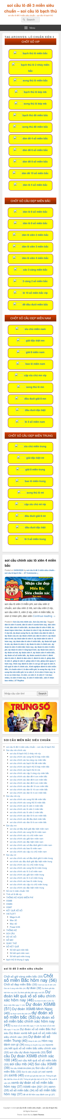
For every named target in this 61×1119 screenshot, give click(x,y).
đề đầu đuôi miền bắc (35, 304)
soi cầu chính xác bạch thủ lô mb (25, 769)
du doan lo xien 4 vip (32, 630)
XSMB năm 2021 (35, 1086)
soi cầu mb (22, 1063)
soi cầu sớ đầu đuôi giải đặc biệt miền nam (29, 828)
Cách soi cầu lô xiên (47, 985)
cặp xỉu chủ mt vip (35, 504)
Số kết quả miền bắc (19, 949)
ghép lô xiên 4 (19, 660)
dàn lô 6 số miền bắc (35, 211)
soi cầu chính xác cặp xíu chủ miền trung (28, 884)
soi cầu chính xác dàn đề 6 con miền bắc (28, 779)
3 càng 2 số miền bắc (35, 281)
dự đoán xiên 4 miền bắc (44, 652)
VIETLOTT (11, 913)
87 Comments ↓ (31, 573)
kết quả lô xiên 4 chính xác (16, 666)
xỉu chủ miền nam (35, 329)
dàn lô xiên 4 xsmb (13, 624)
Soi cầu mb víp (39, 621)
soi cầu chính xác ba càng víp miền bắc (28, 759)
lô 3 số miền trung (35, 539)
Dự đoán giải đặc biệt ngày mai (31, 992)
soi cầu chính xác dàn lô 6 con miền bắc (28, 815)
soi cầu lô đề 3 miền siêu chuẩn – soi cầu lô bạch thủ (30, 8)
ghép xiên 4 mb (33, 660)
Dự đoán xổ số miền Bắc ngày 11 (25, 1026)
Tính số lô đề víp (14, 894)
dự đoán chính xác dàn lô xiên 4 (33, 635)
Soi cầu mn (11, 825)
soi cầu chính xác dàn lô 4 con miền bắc (28, 792)
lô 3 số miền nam (35, 421)
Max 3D (13, 920)
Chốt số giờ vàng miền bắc (23, 976)
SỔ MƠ (9, 939)
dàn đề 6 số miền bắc (35, 150)
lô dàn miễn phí (30, 669)
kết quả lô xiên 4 (48, 663)
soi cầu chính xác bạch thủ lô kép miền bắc (29, 766)
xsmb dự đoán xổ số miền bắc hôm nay (28, 1084)
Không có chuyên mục (35, 1045)
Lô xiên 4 (32, 674)
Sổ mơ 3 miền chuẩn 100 (17, 890)
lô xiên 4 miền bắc (35, 677)
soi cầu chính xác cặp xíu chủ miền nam (28, 851)
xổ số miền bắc (22, 1090)
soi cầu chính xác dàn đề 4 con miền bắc (28, 776)
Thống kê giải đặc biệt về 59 (35, 1079)
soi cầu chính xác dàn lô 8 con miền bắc (28, 822)
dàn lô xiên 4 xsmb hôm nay (34, 624)
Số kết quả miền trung (20, 956)
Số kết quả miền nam (19, 953)
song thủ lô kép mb (35, 103)
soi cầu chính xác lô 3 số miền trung (26, 877)
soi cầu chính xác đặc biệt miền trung (27, 887)
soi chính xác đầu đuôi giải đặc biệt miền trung (31, 861)
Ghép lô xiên (34, 1041)
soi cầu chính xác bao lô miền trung (26, 881)
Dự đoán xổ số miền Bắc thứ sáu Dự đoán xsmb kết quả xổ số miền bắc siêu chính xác (30, 1033)
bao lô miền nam (35, 364)
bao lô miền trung (35, 481)
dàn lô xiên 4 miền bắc (35, 258)
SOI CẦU (10, 933)
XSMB (9, 900)
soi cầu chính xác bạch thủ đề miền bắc (28, 763)
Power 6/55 (15, 926)
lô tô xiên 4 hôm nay (44, 672)
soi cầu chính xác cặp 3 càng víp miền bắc (29, 773)
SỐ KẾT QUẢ (12, 946)
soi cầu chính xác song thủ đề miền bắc (28, 799)
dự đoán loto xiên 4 (46, 649)
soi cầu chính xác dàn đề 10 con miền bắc (29, 786)
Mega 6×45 (15, 916)
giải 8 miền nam (35, 352)
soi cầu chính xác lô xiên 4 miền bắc (26, 805)
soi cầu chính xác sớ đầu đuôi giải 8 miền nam (31, 845)
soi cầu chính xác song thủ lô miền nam (28, 832)
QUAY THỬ (11, 943)
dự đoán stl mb (11, 652)
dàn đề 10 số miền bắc (35, 173)
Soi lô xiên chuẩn (32, 1071)
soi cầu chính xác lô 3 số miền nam (26, 871)
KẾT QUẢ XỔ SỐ (14, 910)
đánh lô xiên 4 (40, 658)
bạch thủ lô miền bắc (35, 53)
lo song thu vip (44, 669)
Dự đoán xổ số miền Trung (27, 1038)
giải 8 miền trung (35, 469)
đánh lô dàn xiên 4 (25, 658)
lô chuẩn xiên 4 (16, 669)
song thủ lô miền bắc (35, 80)
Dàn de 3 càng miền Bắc (15, 988)
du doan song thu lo (21, 633)
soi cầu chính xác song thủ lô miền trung (28, 867)
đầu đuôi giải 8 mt (35, 516)
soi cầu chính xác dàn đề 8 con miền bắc (28, 782)
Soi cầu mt (11, 854)
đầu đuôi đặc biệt (35, 410)
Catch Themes (38, 1115)
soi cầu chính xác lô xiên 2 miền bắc (26, 812)
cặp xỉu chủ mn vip (35, 375)
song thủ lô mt (35, 492)
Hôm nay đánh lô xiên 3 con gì (26, 663)
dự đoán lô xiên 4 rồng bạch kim (22, 649)
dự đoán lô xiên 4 (18, 644)
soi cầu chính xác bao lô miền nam (26, 848)
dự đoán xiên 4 (25, 652)
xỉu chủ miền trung (35, 446)
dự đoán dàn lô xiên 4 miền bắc (27, 641)
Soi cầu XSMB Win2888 (22, 1068)
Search (42, 693)
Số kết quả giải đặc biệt (35, 1076)
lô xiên (24, 674)
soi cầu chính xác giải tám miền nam (26, 838)
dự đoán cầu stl (11, 635)
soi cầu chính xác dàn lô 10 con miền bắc (29, 789)
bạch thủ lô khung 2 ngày (17, 959)
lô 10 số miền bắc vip (35, 293)
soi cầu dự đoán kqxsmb (28, 1052)
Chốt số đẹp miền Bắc (20, 984)
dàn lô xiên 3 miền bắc (35, 246)
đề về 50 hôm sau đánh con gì (39, 1094)
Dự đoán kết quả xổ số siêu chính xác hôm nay (30, 995)
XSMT (9, 907)
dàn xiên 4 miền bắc (19, 627)
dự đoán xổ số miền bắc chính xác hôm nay (29, 1020)
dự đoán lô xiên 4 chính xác (39, 644)
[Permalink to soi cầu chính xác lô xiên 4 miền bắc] (29, 600)
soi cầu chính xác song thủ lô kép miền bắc (29, 756)
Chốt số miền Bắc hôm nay (30, 977)
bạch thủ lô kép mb (35, 92)
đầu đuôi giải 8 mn (35, 398)
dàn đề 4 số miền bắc (35, 138)
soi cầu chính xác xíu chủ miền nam (26, 835)
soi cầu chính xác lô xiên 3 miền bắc (26, 809)
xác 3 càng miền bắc (35, 269)
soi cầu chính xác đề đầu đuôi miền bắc (28, 818)
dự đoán (33, 988)
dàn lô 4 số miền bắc (35, 185)
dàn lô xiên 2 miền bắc (35, 235)
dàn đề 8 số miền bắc (35, 161)
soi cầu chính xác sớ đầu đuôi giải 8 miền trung (31, 858)
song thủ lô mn (35, 387)
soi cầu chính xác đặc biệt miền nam (26, 841)
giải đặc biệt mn (35, 340)
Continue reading (44, 616)
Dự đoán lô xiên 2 (42, 1001)
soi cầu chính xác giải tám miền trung (27, 874)
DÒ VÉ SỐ (11, 936)
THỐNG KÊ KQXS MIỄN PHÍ (19, 897)
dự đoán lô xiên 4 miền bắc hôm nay (29, 645)
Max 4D (13, 923)
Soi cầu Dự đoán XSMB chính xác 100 (29, 1055)
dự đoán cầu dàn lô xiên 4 (42, 633)
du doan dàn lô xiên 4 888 (40, 627)
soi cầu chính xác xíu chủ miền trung (26, 864)
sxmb (16, 1075)
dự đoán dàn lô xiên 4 (23, 638)
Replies (19, 680)
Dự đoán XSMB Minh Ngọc (28, 1010)
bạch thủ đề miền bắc (35, 115)
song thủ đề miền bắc (35, 126)
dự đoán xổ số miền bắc (15, 655)
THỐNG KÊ (11, 930)
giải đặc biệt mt (35, 458)
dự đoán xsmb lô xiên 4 (37, 655)
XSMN (9, 903)
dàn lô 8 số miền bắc (35, 223)
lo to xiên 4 (29, 672)
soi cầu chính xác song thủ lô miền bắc (28, 802)
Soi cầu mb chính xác (22, 621)
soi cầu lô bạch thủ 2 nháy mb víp (25, 753)
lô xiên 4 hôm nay (18, 677)
